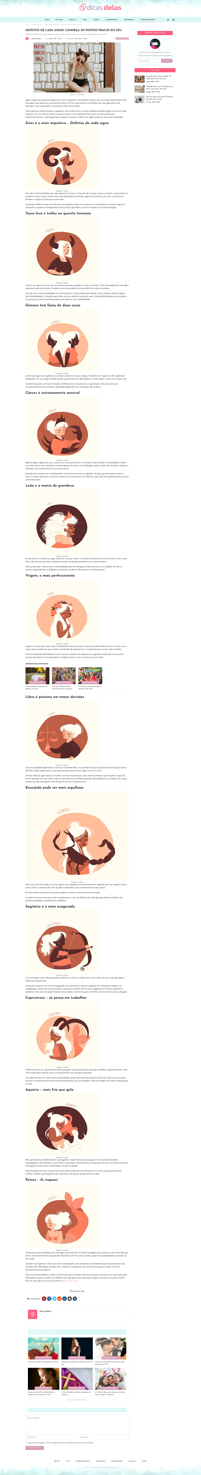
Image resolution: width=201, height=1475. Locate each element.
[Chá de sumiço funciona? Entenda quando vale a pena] (140, 99)
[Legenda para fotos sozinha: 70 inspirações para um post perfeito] (140, 79)
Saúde (96, 19)
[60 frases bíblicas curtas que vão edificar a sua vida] (37, 675)
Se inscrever (167, 60)
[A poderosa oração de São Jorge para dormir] (43, 1348)
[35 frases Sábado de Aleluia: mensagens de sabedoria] (77, 1379)
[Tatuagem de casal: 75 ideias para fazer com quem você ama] (140, 89)
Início (47, 19)
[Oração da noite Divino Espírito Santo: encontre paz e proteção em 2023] (43, 1379)
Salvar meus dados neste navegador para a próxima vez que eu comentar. (61, 1442)
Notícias (58, 19)
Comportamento (147, 19)
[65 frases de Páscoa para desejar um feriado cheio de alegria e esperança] (110, 1379)
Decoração (128, 19)
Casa (85, 19)
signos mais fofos (70, 1280)
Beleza (73, 19)
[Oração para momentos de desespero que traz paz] (77, 1348)
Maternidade (111, 19)
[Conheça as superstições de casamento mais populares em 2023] (110, 1348)
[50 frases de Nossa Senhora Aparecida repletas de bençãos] (64, 675)
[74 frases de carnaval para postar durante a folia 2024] (90, 675)
